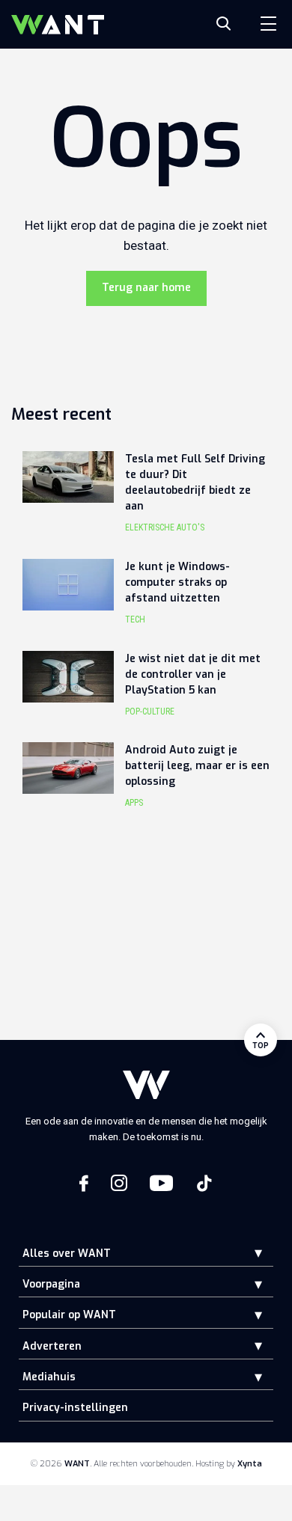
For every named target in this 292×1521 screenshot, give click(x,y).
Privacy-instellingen (75, 1408)
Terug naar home (146, 288)
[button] (247, 1252)
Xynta (249, 1463)
